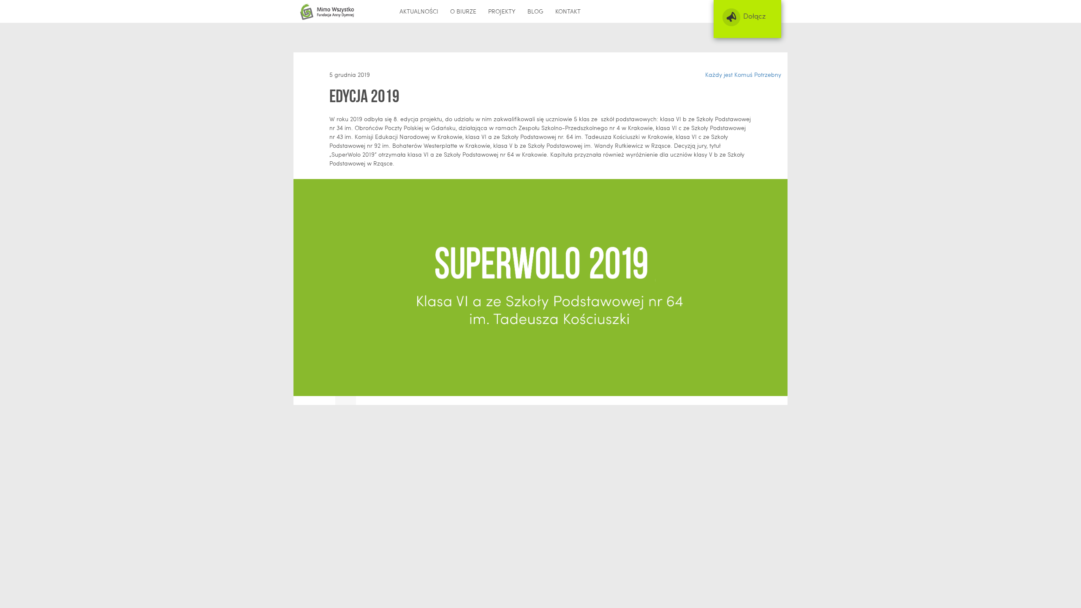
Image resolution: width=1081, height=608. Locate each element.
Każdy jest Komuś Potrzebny (743, 75)
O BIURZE (463, 11)
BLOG (535, 11)
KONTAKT (568, 11)
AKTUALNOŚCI (418, 11)
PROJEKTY (502, 11)
